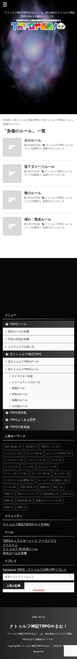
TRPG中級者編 (20, 427)
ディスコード (47, 466)
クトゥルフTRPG (55, 144)
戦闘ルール (18, 388)
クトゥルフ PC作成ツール (20, 549)
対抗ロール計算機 (18, 331)
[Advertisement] (38, 73)
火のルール (32, 140)
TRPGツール (18, 324)
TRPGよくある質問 (23, 420)
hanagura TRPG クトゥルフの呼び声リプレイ (35, 569)
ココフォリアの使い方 (21, 346)
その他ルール (19, 406)
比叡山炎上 (51, 493)
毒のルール (32, 193)
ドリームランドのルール (26, 382)
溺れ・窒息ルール (37, 219)
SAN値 (31, 446)
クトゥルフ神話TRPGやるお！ (38, 626)
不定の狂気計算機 (18, 339)
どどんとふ (13, 453)
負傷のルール (19, 400)
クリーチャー (13, 460)
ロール (10, 486)
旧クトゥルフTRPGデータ (23, 361)
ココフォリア (36, 460)
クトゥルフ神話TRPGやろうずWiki (26, 524)
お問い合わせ (38, 616)
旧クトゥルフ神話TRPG (25, 354)
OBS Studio (12, 446)
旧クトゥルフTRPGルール (23, 369)
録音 (21, 507)
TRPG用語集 (18, 412)
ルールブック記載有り (53, 480)
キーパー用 (34, 453)
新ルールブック (28, 493)
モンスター (62, 473)
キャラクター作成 (22, 376)
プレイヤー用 (40, 473)
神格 (8, 500)
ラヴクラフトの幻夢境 (19, 480)
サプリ (55, 460)
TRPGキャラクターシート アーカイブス (29, 541)
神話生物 (25, 500)
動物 (44, 486)
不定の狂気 (28, 486)
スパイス (11, 466)
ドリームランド (15, 473)
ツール (28, 466)
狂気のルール (19, 394)
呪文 (58, 486)
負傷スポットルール (54, 148)
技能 (8, 493)
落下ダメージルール (39, 167)
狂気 (67, 493)
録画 (8, 507)
